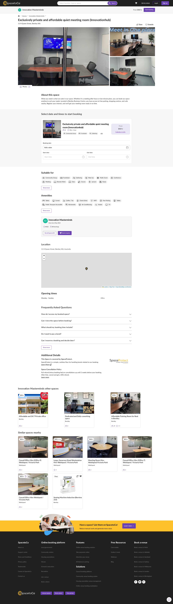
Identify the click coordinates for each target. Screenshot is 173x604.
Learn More (45, 364)
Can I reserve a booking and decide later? (58, 341)
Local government (46, 547)
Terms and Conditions (24, 557)
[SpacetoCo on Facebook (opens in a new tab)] (135, 582)
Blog (112, 562)
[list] (28, 562)
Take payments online (82, 552)
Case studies (115, 547)
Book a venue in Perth (141, 547)
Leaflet (106, 287)
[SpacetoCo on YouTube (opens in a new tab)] (139, 582)
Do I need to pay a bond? (51, 334)
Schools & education (47, 566)
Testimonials (22, 566)
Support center (22, 552)
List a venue (45, 577)
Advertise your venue (82, 557)
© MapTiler (111, 287)
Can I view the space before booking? (56, 321)
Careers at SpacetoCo (24, 571)
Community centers (47, 552)
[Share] (42, 395)
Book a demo (45, 582)
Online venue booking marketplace (86, 586)
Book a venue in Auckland (142, 557)
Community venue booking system (86, 576)
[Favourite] (46, 395)
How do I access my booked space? (55, 314)
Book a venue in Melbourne (142, 566)
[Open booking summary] (136, 3)
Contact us (21, 576)
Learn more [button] (45, 377)
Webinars (114, 557)
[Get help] (169, 599)
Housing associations (47, 557)
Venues (43, 562)
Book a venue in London (141, 571)
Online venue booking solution (85, 547)
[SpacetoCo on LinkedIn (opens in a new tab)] (143, 582)
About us (21, 547)
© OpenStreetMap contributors (123, 287)
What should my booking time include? (57, 327)
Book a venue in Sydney (141, 562)
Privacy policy (22, 562)
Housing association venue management (88, 581)
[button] (63, 56)
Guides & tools (115, 552)
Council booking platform (84, 571)
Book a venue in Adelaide (142, 552)
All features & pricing (82, 562)
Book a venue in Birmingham (143, 576)
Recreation (44, 571)
